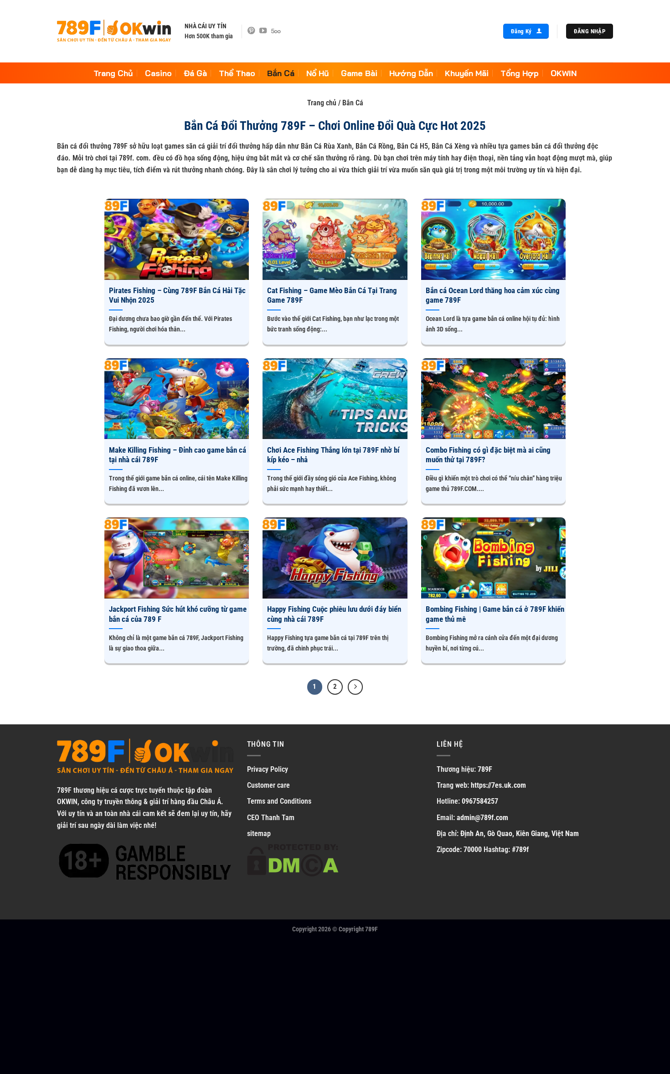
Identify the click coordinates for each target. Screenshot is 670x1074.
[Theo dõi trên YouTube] (263, 31)
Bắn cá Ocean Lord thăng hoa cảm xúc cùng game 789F (493, 295)
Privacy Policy (267, 769)
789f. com (134, 158)
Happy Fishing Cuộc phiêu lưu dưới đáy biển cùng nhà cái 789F (334, 614)
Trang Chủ (113, 73)
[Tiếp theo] (355, 687)
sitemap (259, 833)
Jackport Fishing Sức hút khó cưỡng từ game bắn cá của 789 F (178, 614)
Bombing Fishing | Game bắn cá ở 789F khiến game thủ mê (495, 614)
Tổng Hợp (519, 73)
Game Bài (359, 73)
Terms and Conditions (279, 801)
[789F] (114, 31)
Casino (158, 73)
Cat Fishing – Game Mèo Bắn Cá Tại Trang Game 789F (332, 295)
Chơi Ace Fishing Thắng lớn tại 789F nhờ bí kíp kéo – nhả (333, 455)
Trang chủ (321, 102)
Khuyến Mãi (467, 73)
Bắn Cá (280, 73)
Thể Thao (237, 73)
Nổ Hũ (317, 73)
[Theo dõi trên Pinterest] (251, 31)
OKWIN (564, 73)
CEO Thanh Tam (270, 817)
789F (64, 790)
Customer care (268, 785)
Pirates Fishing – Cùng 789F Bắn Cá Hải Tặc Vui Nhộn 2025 (177, 295)
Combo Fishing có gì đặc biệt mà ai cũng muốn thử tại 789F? (488, 455)
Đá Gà (195, 73)
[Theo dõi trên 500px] (276, 31)
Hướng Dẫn (411, 73)
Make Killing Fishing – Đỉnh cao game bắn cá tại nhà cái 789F (177, 455)
